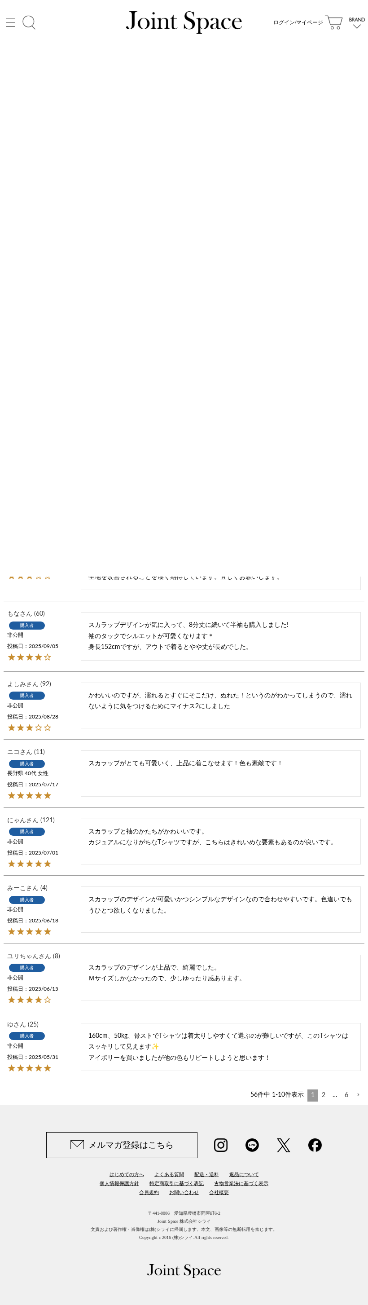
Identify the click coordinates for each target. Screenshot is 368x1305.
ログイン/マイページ (298, 22)
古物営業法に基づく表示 (241, 1183)
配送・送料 (206, 1174)
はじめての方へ (127, 1174)
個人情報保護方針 (119, 1183)
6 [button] (346, 1095)
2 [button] (323, 1095)
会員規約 (149, 1192)
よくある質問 (169, 1174)
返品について (244, 1174)
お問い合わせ (184, 1192)
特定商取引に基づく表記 (176, 1183)
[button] (358, 1095)
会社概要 (219, 1192)
